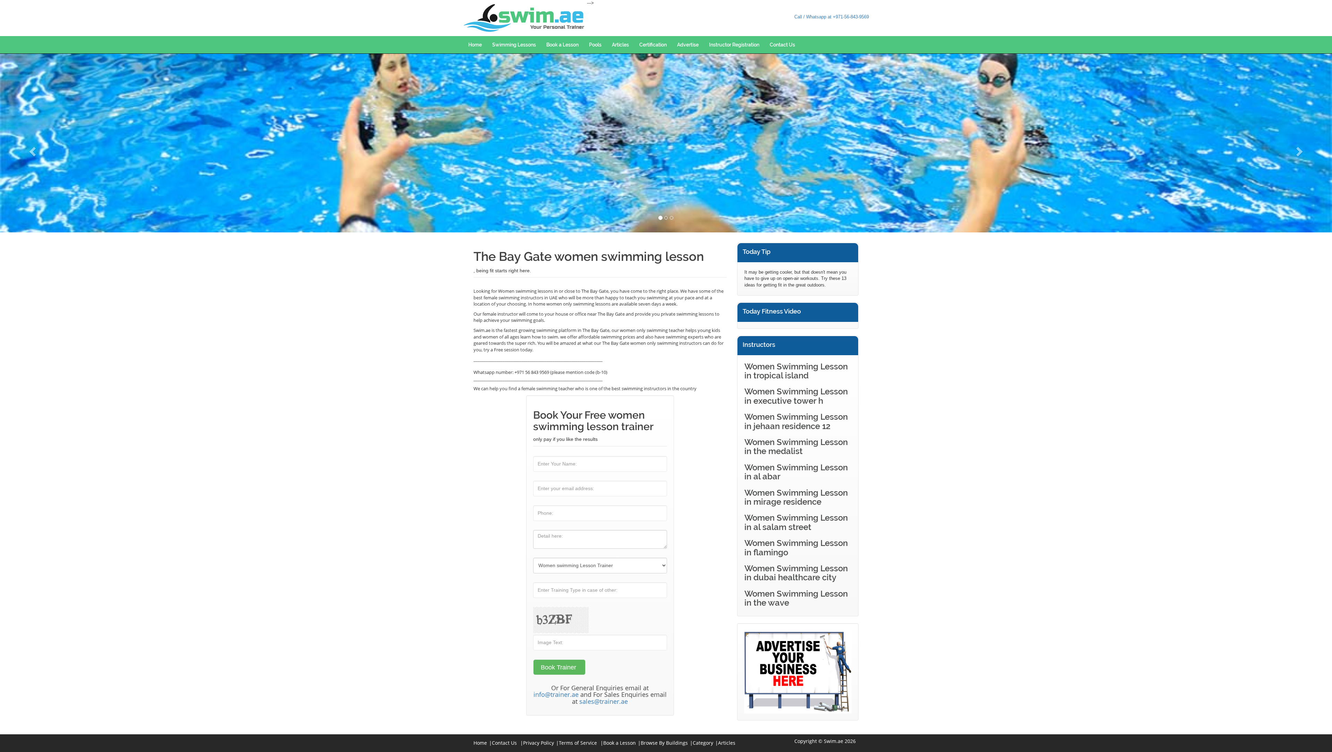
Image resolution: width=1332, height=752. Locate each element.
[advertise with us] (798, 671)
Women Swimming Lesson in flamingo (796, 547)
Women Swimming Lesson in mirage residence (796, 497)
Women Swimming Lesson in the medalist (796, 446)
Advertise (688, 45)
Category (703, 743)
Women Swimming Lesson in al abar (796, 471)
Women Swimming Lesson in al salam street (796, 522)
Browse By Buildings (664, 743)
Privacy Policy (538, 743)
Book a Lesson (562, 45)
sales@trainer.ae (603, 701)
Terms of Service (578, 743)
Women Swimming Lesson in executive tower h (796, 395)
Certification (653, 45)
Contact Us (782, 45)
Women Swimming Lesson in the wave (796, 598)
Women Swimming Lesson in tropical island (796, 371)
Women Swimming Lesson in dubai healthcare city (796, 572)
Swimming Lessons (514, 45)
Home (475, 45)
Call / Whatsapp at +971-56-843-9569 (831, 16)
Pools (595, 45)
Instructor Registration (734, 45)
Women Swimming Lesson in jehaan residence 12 (796, 421)
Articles (620, 45)
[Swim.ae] (525, 18)
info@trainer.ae (556, 694)
